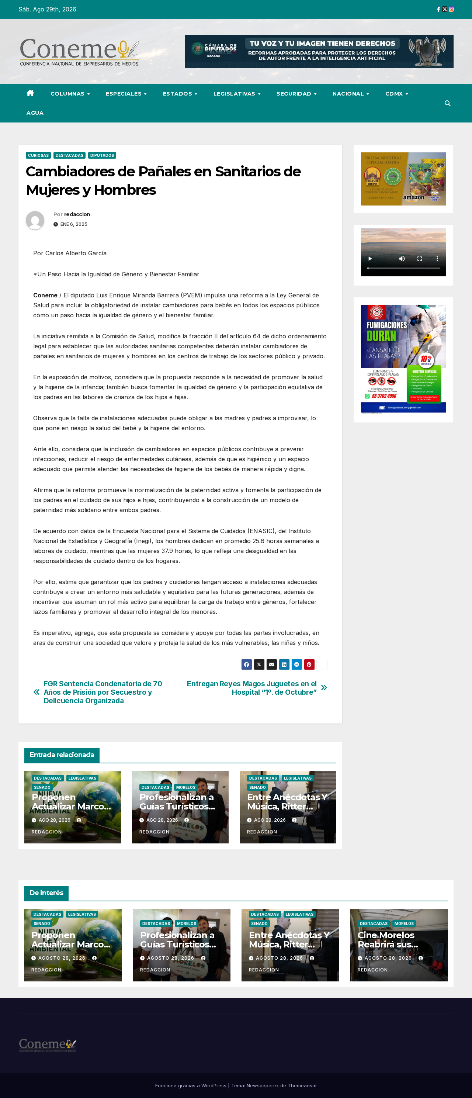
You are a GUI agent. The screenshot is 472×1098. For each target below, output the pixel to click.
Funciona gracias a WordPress (191, 1085)
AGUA (35, 113)
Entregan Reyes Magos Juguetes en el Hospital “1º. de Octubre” (252, 688)
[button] (448, 103)
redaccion (77, 214)
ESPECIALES (124, 93)
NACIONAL (349, 93)
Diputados (102, 155)
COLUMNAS (69, 93)
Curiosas (38, 155)
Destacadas (69, 155)
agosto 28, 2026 (62, 958)
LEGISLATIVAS (235, 93)
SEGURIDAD (295, 93)
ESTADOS (178, 93)
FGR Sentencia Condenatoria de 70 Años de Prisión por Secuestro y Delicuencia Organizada (103, 692)
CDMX (395, 93)
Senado (42, 787)
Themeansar (302, 1085)
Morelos (185, 787)
